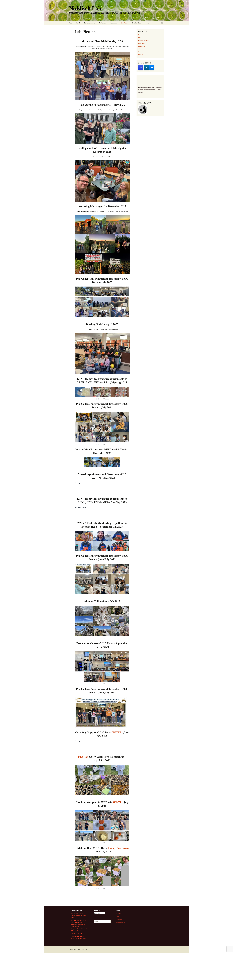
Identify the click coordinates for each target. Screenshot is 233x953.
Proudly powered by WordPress (78, 949)
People (78, 23)
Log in (117, 916)
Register (118, 914)
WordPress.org (120, 925)
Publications (102, 23)
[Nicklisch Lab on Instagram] (140, 67)
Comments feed (120, 922)
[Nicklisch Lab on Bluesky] (151, 67)
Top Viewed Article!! (76, 933)
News (70, 23)
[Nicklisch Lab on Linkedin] (146, 67)
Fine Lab (83, 757)
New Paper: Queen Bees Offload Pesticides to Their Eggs (78, 915)
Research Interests (89, 23)
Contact (147, 23)
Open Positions (136, 23)
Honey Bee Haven (118, 848)
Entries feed (119, 919)
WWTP (116, 732)
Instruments (113, 23)
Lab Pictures (124, 23)
